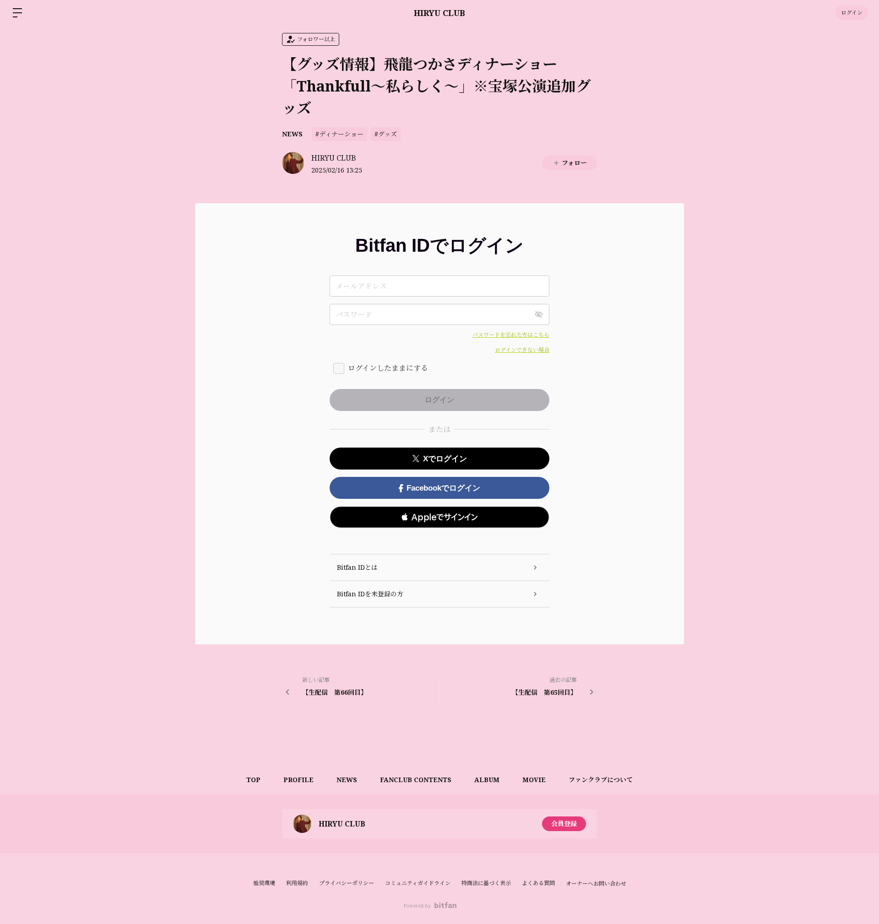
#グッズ (385, 134)
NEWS (292, 134)
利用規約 (297, 883)
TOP (253, 779)
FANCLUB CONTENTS (415, 779)
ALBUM (486, 779)
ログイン (852, 12)
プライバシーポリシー (346, 883)
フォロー (574, 162)
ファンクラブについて (601, 779)
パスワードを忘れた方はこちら (510, 335)
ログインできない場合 (522, 350)
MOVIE (534, 779)
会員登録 (564, 823)
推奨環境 (264, 883)
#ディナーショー (339, 134)
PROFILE (298, 779)
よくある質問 (538, 883)
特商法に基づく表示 (486, 883)
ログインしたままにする (388, 368)
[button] (439, 517)
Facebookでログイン (443, 488)
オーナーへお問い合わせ (596, 883)
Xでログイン (445, 458)
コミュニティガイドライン (417, 883)
